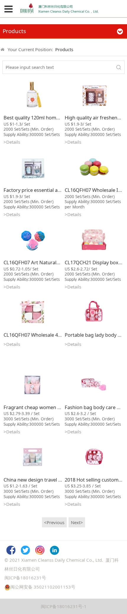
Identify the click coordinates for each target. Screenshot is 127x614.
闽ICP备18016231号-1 (64, 606)
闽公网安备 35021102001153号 (42, 587)
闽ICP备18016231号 (25, 578)
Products (64, 49)
